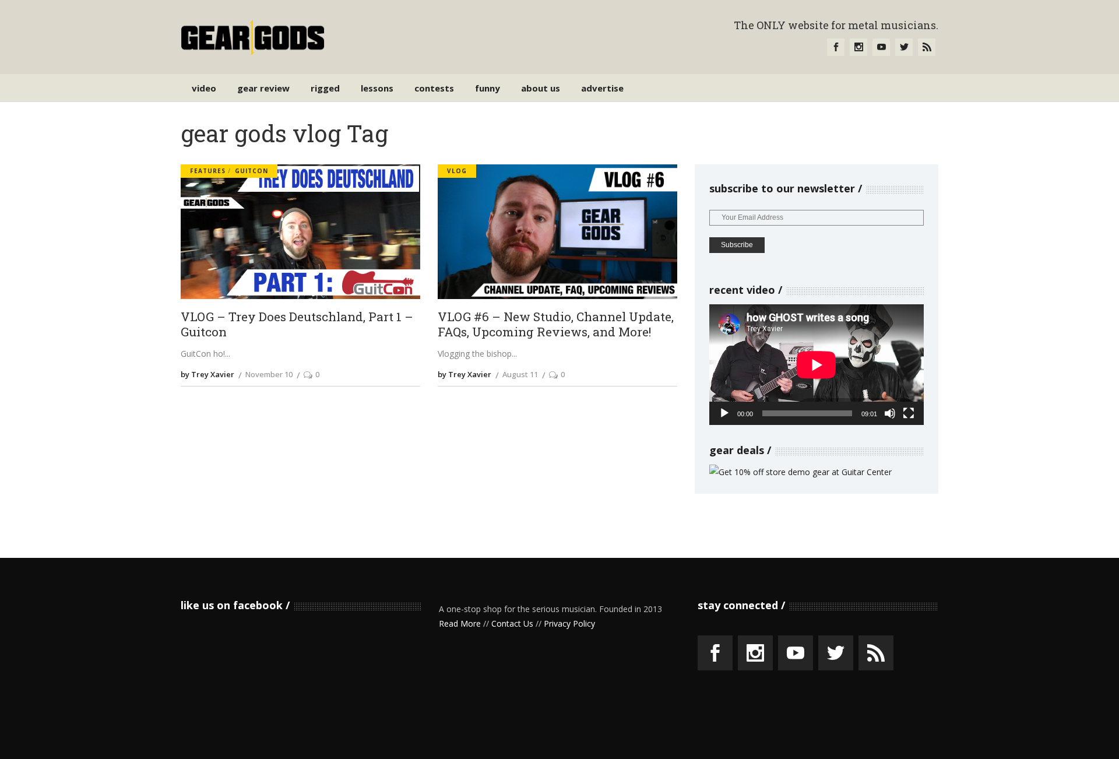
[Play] (724, 413)
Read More (460, 623)
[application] (816, 364)
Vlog (457, 171)
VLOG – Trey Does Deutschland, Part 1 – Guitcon (297, 324)
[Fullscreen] (908, 413)
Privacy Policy (569, 623)
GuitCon (251, 171)
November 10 (269, 374)
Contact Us (512, 623)
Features (208, 171)
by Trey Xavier (207, 374)
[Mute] (890, 413)
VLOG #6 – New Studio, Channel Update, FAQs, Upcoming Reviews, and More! (556, 324)
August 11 (520, 374)
